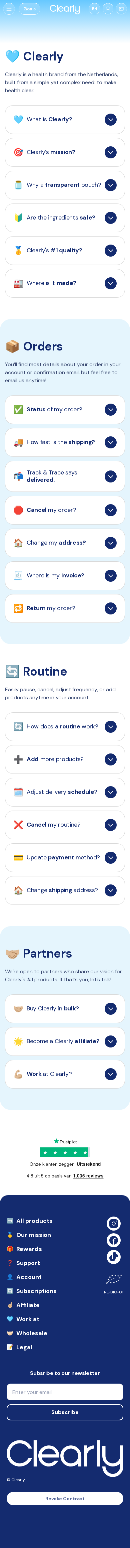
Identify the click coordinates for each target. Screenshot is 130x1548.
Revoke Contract (65, 1499)
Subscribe (65, 1412)
